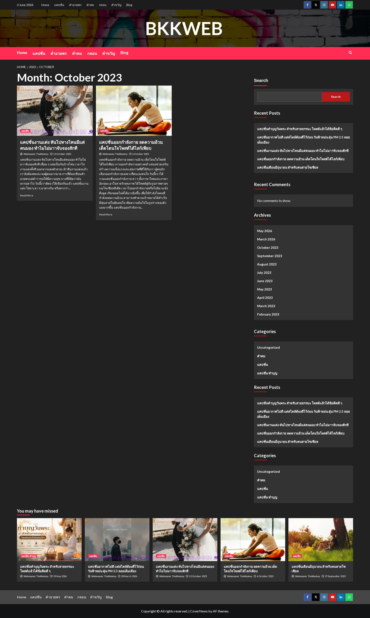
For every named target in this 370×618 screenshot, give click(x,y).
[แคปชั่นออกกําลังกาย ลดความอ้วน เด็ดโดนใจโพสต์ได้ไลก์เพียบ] (134, 111)
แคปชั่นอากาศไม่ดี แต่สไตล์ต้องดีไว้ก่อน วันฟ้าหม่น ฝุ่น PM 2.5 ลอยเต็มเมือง (303, 139)
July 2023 (264, 272)
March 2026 (266, 239)
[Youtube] (332, 5)
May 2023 (264, 289)
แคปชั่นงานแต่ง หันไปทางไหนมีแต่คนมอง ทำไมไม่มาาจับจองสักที (303, 151)
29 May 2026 (60, 576)
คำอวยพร (75, 5)
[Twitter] (315, 5)
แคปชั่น (59, 5)
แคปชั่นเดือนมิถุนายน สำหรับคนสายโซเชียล (287, 167)
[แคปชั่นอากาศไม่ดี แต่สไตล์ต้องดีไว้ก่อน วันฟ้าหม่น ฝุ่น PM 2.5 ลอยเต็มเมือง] (117, 539)
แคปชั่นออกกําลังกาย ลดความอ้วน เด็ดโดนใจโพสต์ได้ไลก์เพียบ (301, 159)
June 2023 (265, 281)
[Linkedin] (341, 5)
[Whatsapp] (349, 5)
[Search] (350, 52)
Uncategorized (268, 347)
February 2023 (268, 314)
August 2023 (267, 264)
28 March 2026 (129, 576)
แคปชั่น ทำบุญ (267, 373)
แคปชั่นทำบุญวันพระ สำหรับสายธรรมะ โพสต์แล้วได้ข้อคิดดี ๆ (299, 129)
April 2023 (265, 297)
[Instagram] (324, 5)
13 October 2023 (62, 154)
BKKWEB (184, 28)
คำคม (90, 5)
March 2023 (266, 306)
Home (45, 5)
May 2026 (264, 231)
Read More (26, 195)
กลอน (102, 5)
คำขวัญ (116, 5)
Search (261, 80)
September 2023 (269, 256)
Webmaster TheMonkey (36, 154)
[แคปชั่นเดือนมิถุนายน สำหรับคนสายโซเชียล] (320, 539)
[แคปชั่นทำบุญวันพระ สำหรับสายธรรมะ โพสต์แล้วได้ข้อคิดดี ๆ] (49, 539)
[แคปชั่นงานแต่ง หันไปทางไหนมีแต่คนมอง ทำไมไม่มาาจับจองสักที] (55, 111)
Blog (129, 5)
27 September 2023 (335, 576)
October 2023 (267, 247)
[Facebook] (307, 5)
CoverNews (199, 611)
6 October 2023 (140, 154)
